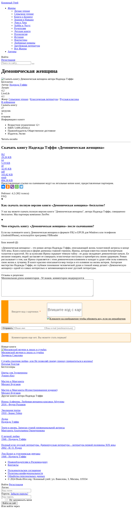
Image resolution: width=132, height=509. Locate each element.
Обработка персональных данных (26, 476)
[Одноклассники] (8, 187)
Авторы (12, 51)
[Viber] (12, 187)
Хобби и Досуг (22, 25)
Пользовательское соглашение (24, 470)
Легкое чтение (22, 11)
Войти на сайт (9, 503)
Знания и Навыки (24, 19)
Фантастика (20, 40)
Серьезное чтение (24, 14)
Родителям (20, 28)
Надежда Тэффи (18, 84)
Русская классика (69, 99)
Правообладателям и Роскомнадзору (28, 462)
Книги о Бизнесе (23, 16)
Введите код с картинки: (25, 311)
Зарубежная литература (27, 45)
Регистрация (8, 59)
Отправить (8, 328)
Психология (20, 34)
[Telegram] (21, 187)
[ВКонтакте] (3, 187)
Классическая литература (44, 99)
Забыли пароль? (19, 493)
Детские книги (22, 31)
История (19, 37)
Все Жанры (20, 48)
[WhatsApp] (17, 187)
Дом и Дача (20, 22)
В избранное (8, 102)
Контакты (13, 465)
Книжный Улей (9, 2)
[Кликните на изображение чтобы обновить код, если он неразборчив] (86, 319)
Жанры (12, 8)
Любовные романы (24, 42)
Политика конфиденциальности (25, 473)
